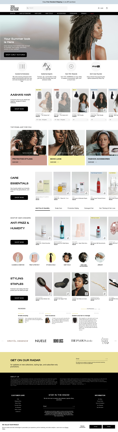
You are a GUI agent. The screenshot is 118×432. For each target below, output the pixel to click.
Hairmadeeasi (58, 297)
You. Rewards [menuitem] (100, 405)
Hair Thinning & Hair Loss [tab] (107, 208)
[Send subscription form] (74, 406)
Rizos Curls (112, 197)
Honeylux (112, 242)
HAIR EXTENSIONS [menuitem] (25, 13)
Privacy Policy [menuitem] (100, 401)
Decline (109, 426)
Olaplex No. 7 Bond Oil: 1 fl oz (61, 198)
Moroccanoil (58, 242)
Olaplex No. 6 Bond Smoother (43, 243)
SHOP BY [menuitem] (12, 13)
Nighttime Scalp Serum (27, 153)
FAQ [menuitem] (18, 399)
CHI (91, 197)
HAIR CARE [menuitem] (38, 13)
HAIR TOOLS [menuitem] (49, 13)
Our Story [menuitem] (100, 399)
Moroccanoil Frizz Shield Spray (61, 243)
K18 (73, 197)
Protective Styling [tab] (73, 208)
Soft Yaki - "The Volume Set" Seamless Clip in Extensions (62, 115)
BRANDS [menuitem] (83, 13)
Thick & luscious (50, 315)
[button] (114, 97)
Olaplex (56, 197)
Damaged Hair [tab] (89, 208)
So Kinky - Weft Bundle (78, 115)
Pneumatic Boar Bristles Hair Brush (44, 299)
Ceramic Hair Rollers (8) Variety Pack (80, 299)
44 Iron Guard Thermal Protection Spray (99, 198)
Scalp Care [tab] (58, 208)
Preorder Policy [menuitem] (18, 405)
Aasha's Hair (39, 114)
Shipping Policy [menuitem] (18, 401)
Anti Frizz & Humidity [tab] (42, 208)
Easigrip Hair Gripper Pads (60, 299)
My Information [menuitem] (100, 407)
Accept (95, 426)
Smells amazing (23, 315)
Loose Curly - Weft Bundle (97, 115)
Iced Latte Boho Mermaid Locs (63, 153)
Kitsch (74, 297)
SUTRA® (111, 297)
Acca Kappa (39, 297)
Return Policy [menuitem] (18, 403)
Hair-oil (37, 198)
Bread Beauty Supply (42, 197)
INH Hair (74, 242)
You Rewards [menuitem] (18, 407)
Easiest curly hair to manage (81, 315)
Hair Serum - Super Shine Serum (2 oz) (80, 243)
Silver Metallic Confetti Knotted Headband (99, 153)
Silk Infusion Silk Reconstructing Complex (99, 243)
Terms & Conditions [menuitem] (100, 403)
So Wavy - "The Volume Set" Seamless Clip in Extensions (44, 115)
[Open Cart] (107, 8)
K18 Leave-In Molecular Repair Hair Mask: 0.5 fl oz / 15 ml (80, 198)
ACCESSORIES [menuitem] (61, 13)
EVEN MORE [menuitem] (73, 13)
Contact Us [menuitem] (18, 411)
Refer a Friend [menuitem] (18, 409)
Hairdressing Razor (95, 299)
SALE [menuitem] (92, 13)
